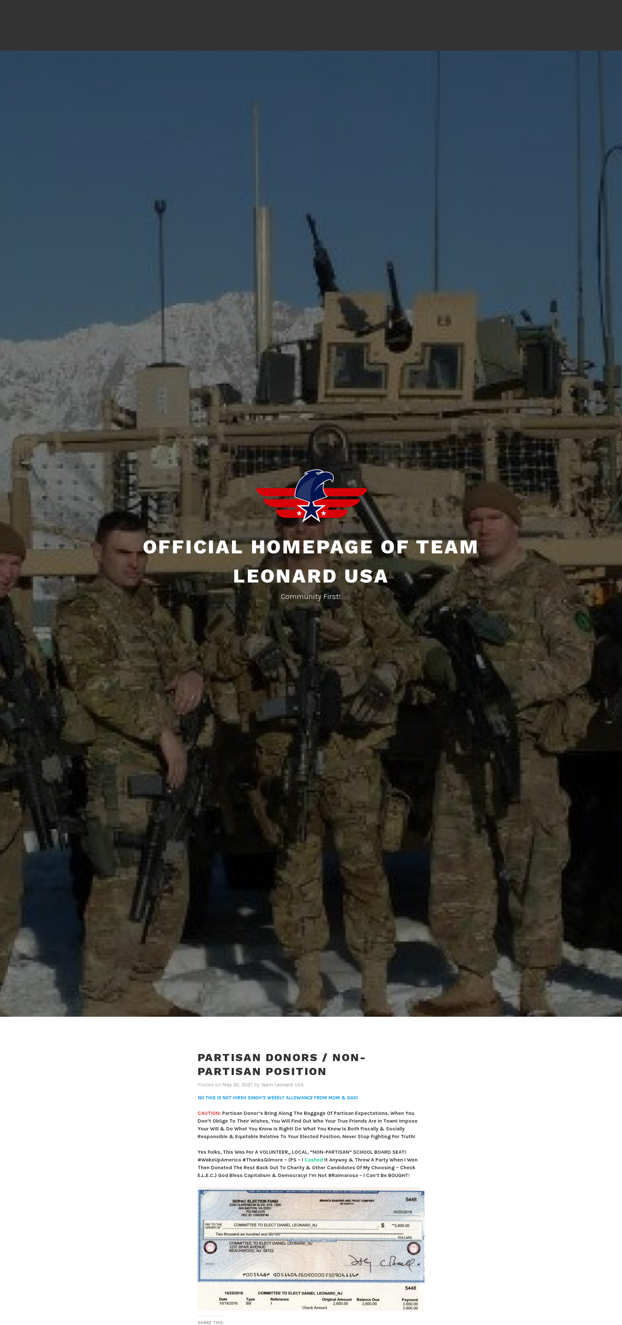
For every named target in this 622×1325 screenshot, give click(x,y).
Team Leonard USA (282, 1085)
